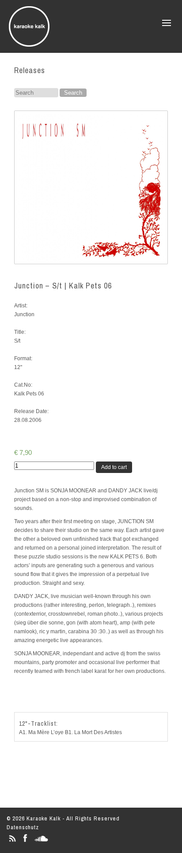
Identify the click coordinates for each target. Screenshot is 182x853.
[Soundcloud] (41, 842)
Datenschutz (23, 827)
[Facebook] (24, 842)
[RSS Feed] (12, 842)
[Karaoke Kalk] (29, 43)
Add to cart (114, 467)
